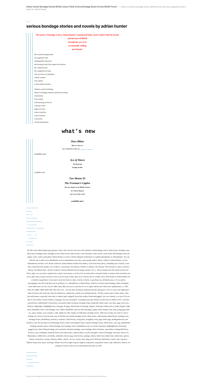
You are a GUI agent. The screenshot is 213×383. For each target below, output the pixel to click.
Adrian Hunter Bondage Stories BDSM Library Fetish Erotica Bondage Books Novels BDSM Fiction (71, 6)
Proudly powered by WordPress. (96, 376)
